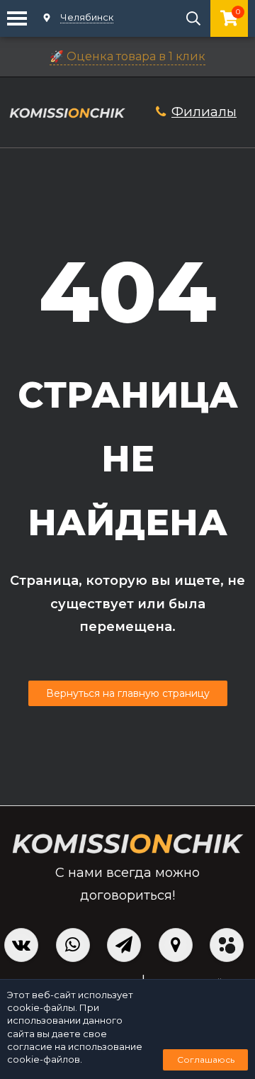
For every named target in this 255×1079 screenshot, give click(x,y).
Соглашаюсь (205, 1059)
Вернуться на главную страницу (128, 693)
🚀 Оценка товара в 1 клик (127, 56)
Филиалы (204, 112)
